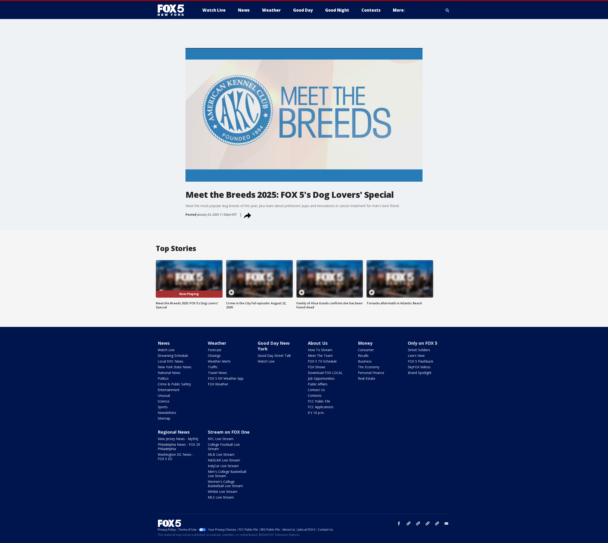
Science (163, 401)
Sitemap (164, 418)
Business (365, 361)
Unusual (164, 395)
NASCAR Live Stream (224, 460)
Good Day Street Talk (274, 355)
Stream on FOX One (229, 432)
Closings (214, 355)
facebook (399, 523)
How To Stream (320, 350)
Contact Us (316, 390)
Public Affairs (318, 384)
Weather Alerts (219, 361)
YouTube (427, 523)
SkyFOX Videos (419, 367)
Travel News (217, 372)
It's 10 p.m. (316, 412)
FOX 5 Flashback (420, 361)
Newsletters (167, 412)
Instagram (408, 523)
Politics (163, 378)
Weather (217, 343)
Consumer (366, 350)
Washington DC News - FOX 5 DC (176, 456)
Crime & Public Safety (174, 384)
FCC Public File (319, 401)
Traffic (213, 367)
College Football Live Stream (224, 446)
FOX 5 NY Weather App (225, 378)
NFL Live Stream (220, 438)
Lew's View (416, 355)
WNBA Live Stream (222, 491)
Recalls (363, 355)
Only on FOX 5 (422, 343)
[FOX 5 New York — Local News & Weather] (173, 10)
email (446, 523)
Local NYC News (170, 361)
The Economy (368, 367)
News (164, 343)
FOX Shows (316, 367)
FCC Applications (320, 407)
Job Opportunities (321, 378)
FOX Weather (218, 384)
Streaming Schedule (173, 355)
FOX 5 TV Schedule (322, 361)
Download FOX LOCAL (325, 372)
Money (365, 343)
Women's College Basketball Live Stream (225, 483)
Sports (163, 407)
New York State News (174, 367)
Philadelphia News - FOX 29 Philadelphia (179, 446)
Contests (315, 395)
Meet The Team (320, 355)
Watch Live (166, 350)
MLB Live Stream (221, 454)
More (398, 10)
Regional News (174, 432)
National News (169, 372)
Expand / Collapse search (447, 10)
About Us (318, 343)
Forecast (214, 350)
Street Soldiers (419, 350)
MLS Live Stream (221, 497)
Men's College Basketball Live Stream (227, 473)
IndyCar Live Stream (223, 466)
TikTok (418, 523)
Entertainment (169, 390)
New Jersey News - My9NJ (178, 438)
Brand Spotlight (420, 372)
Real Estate (366, 378)
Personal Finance (371, 372)
